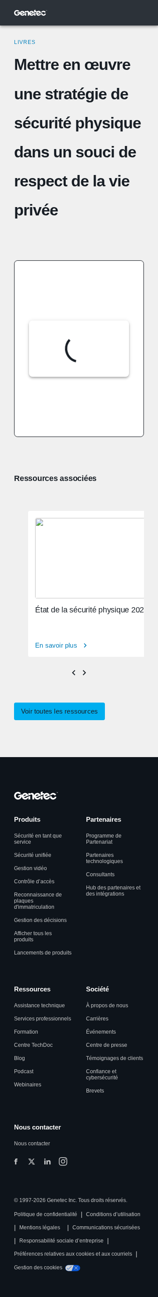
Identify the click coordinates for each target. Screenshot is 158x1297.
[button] (59, 711)
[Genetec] (30, 13)
